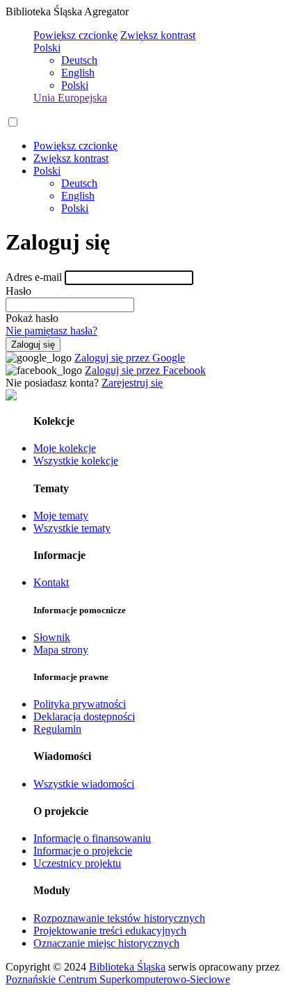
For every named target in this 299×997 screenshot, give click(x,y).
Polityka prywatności (79, 704)
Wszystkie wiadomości (83, 784)
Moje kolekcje (64, 448)
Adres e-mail (34, 277)
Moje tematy (60, 515)
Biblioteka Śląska (127, 967)
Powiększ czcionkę (75, 35)
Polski (46, 48)
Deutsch (79, 60)
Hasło (18, 291)
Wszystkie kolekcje (75, 461)
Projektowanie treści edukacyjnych (109, 931)
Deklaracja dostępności (84, 716)
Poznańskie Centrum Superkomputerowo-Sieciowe (118, 979)
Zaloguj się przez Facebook (145, 370)
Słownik (51, 637)
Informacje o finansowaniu (92, 838)
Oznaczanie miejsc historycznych (106, 943)
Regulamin (57, 729)
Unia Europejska (70, 98)
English (78, 73)
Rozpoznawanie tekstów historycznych (119, 918)
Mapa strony (60, 650)
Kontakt (51, 582)
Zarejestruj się (132, 383)
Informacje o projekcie (82, 851)
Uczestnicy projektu (77, 863)
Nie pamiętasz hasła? (51, 331)
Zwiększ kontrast (157, 35)
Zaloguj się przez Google (129, 358)
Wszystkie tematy (72, 528)
